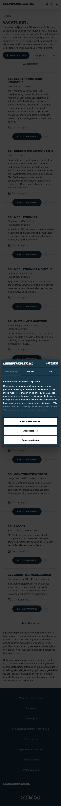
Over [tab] (50, 371)
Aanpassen (28, 431)
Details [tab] (30, 371)
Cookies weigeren (30, 440)
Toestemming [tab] (11, 371)
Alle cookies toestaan (30, 421)
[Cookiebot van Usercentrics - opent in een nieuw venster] (45, 363)
